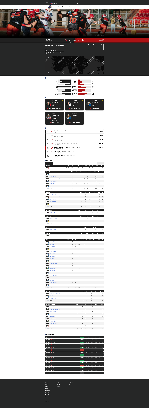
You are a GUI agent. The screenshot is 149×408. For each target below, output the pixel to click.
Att (72, 171)
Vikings (100, 163)
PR (88, 304)
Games (46, 388)
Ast (72, 239)
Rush (77, 304)
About (58, 384)
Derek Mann (71, 147)
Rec (82, 304)
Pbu (90, 239)
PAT (91, 291)
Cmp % (77, 165)
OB (102, 233)
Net (84, 171)
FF (81, 239)
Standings (47, 390)
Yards (102, 304)
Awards (47, 401)
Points (101, 291)
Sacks (97, 165)
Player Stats (48, 392)
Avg (82, 165)
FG (86, 291)
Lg (92, 165)
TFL (79, 239)
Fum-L (95, 171)
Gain (76, 171)
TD (86, 165)
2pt (90, 171)
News (46, 386)
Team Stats (47, 394)
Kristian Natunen (58, 155)
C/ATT (67, 165)
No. (81, 192)
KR (85, 304)
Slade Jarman (69, 130)
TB (97, 233)
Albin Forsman (60, 132)
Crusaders (49, 163)
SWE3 (70, 384)
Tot (75, 239)
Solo (68, 239)
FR (84, 239)
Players (47, 399)
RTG (102, 165)
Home (46, 384)
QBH (99, 239)
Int (89, 165)
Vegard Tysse (60, 148)
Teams (46, 397)
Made (94, 227)
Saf (102, 239)
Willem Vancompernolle (59, 130)
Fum (96, 304)
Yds (72, 165)
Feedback (59, 386)
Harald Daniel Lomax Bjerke (60, 147)
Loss (80, 171)
